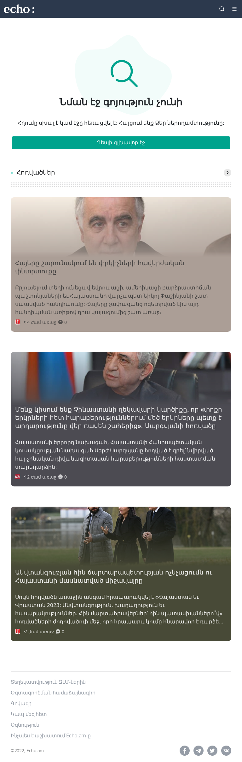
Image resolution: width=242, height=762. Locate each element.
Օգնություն (25, 724)
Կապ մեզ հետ (29, 714)
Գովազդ (21, 703)
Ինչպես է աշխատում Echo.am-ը (50, 735)
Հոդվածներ (35, 173)
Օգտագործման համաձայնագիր (53, 692)
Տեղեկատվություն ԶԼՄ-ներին (48, 681)
